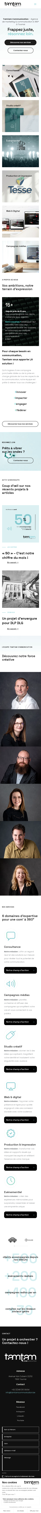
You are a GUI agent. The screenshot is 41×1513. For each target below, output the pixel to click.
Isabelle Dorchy (20, 862)
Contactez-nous (20, 50)
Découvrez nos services (20, 42)
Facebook (20, 1407)
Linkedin (20, 1416)
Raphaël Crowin (20, 825)
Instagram (20, 1411)
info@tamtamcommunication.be (20, 1392)
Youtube (20, 1420)
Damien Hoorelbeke (20, 751)
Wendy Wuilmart (21, 713)
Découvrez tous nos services (20, 424)
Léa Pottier (20, 788)
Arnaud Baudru (20, 676)
